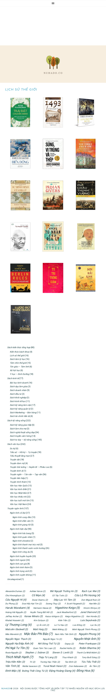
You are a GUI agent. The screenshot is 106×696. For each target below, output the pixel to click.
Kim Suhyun (41, 620)
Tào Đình (71, 662)
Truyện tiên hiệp (17, 478)
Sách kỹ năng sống (16, 420)
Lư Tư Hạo (61, 625)
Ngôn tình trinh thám (19, 567)
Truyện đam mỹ (17, 463)
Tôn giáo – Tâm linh (19, 366)
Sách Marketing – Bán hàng (23, 412)
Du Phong (11, 603)
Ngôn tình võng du (21, 552)
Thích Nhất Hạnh (19, 657)
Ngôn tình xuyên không (21, 575)
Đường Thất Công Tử (35, 670)
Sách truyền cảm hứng (20, 436)
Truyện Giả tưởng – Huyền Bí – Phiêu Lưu (29, 467)
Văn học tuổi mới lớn (19, 500)
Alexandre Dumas (15, 591)
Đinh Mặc (13, 670)
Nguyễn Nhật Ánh (87, 638)
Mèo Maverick (13, 634)
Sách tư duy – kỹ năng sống (23, 440)
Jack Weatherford (66, 612)
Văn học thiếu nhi (18, 497)
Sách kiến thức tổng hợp (18, 347)
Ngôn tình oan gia (18, 564)
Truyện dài (15, 459)
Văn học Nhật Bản (18, 493)
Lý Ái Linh (43, 625)
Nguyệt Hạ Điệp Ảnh (19, 643)
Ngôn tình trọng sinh (19, 571)
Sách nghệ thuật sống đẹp (22, 432)
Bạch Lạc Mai (91, 591)
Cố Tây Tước (59, 595)
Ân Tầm (94, 666)
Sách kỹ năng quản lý (20, 409)
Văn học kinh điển (18, 489)
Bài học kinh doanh (19, 383)
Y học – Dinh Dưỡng (19, 374)
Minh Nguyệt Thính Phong (86, 629)
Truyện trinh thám (18, 482)
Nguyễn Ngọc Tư (52, 639)
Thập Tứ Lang (47, 657)
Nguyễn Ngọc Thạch (18, 639)
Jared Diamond (90, 612)
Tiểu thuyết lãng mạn (20, 456)
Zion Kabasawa (78, 666)
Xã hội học (15, 370)
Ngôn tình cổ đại (17, 513)
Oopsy (69, 643)
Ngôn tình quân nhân (22, 537)
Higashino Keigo (67, 607)
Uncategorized (14, 579)
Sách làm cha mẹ (18, 428)
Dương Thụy (53, 603)
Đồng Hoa (85, 670)
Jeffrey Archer (13, 616)
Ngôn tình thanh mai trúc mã (25, 544)
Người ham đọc (53, 64)
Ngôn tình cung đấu (21, 517)
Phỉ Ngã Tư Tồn (17, 648)
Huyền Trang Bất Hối (41, 612)
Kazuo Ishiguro (54, 616)
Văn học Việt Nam (18, 504)
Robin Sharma (89, 648)
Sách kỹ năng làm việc (20, 405)
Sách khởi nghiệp (18, 397)
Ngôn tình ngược (18, 560)
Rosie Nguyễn (13, 652)
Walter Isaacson (31, 666)
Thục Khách (69, 657)
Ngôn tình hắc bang (21, 533)
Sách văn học (13, 444)
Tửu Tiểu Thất (90, 661)
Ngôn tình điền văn (21, 521)
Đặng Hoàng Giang (62, 670)
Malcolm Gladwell (16, 629)
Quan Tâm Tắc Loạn (44, 648)
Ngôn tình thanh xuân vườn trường (28, 548)
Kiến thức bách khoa (19, 352)
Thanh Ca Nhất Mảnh (88, 652)
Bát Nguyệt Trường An (63, 591)
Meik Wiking (59, 629)
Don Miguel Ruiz (90, 600)
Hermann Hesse (42, 608)
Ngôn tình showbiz (21, 541)
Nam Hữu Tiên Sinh (66, 634)
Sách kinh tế (13, 378)
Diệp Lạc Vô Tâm (65, 599)
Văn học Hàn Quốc (18, 485)
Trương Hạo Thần (50, 662)
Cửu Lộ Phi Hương (87, 595)
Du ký (12, 448)
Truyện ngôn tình (15, 508)
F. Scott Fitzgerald (75, 603)
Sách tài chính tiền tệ (20, 416)
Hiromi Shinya (91, 608)
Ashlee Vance (38, 591)
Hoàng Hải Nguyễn (15, 612)
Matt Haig (40, 629)
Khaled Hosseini (14, 620)
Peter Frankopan (89, 643)
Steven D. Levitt (62, 652)
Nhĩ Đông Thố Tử (49, 643)
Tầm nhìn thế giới (18, 363)
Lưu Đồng (79, 625)
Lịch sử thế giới (17, 355)
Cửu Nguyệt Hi (15, 599)
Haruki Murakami (17, 607)
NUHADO (6, 688)
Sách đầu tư (15, 394)
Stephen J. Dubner (37, 652)
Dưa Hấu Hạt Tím (32, 603)
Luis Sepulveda (90, 620)
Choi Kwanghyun (15, 595)
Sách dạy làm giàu (18, 386)
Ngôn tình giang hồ (21, 524)
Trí (32, 662)
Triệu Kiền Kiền (15, 661)
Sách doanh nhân (18, 390)
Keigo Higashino (74, 616)
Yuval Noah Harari (54, 666)
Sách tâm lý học (17, 359)
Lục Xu (95, 625)
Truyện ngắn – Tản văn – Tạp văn (26, 474)
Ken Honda (93, 616)
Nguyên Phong (89, 634)
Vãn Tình (12, 666)
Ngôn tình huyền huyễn (21, 556)
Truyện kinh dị (16, 471)
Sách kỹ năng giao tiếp (20, 425)
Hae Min (94, 603)
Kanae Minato (33, 616)
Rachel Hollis (67, 648)
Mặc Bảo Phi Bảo (38, 634)
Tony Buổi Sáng (91, 657)
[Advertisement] (53, 26)
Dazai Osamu (40, 600)
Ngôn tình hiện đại (18, 529)
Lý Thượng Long (18, 625)
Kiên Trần (64, 620)
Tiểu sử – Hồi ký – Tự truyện (23, 452)
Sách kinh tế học (17, 401)
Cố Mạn (38, 595)
